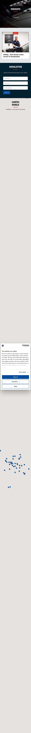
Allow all (15, 377)
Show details (22, 372)
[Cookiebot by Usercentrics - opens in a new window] (22, 346)
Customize (15, 381)
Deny (15, 386)
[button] (15, 463)
